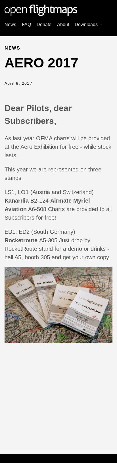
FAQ (26, 24)
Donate (44, 24)
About (63, 24)
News (10, 24)
